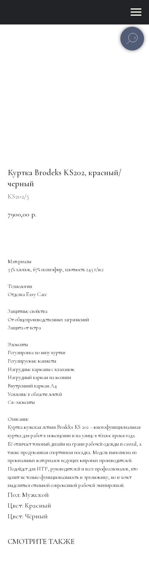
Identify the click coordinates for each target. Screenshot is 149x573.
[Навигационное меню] (136, 12)
